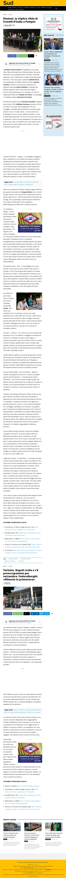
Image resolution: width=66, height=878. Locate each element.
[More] (36, 55)
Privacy (32, 864)
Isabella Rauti (25, 559)
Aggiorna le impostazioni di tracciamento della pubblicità (33, 862)
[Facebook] (51, 3)
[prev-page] (45, 109)
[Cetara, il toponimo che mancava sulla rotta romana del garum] (12, 826)
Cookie (36, 864)
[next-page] (47, 109)
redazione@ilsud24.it (59, 869)
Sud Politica (47, 60)
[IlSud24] (9, 3)
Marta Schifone (10, 561)
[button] (56, 8)
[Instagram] (54, 3)
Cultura (5, 839)
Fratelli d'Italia (13, 559)
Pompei (21, 561)
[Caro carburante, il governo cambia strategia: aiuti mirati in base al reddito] (54, 826)
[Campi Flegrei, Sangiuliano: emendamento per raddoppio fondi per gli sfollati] (53, 44)
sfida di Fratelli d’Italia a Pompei (28, 786)
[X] (57, 3)
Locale (10, 14)
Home (4, 14)
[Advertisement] (22, 143)
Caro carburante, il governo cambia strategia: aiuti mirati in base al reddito (54, 835)
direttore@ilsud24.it (42, 868)
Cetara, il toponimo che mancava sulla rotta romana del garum (10, 835)
